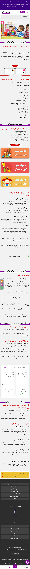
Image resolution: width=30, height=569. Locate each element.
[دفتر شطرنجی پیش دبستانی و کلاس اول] (21, 380)
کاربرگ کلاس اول (14, 526)
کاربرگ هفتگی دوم (14, 489)
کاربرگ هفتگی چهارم (14, 494)
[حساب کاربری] (27, 567)
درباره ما (9, 563)
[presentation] (2, 383)
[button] (15, 473)
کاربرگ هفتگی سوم (14, 491)
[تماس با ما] (3, 567)
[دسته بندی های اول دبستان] (15, 181)
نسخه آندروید (15, 553)
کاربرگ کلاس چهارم (14, 533)
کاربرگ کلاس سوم (14, 531)
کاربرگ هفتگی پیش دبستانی (14, 484)
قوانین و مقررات (15, 563)
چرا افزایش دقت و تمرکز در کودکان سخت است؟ (18, 473)
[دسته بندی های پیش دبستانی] (15, 153)
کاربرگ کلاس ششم (14, 538)
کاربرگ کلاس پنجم (14, 536)
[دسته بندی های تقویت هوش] (15, 167)
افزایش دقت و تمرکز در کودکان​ (18, 367)
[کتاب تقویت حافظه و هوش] (8, 380)
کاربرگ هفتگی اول (14, 486)
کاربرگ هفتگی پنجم (14, 496)
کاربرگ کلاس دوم (14, 528)
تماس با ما (5, 563)
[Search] (3, 16)
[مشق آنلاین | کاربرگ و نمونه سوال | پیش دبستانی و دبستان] (6, 12)
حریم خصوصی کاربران (23, 563)
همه (5, 367)
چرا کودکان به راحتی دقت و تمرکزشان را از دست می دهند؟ (16, 476)
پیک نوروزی (14, 499)
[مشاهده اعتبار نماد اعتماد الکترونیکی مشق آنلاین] (15, 513)
